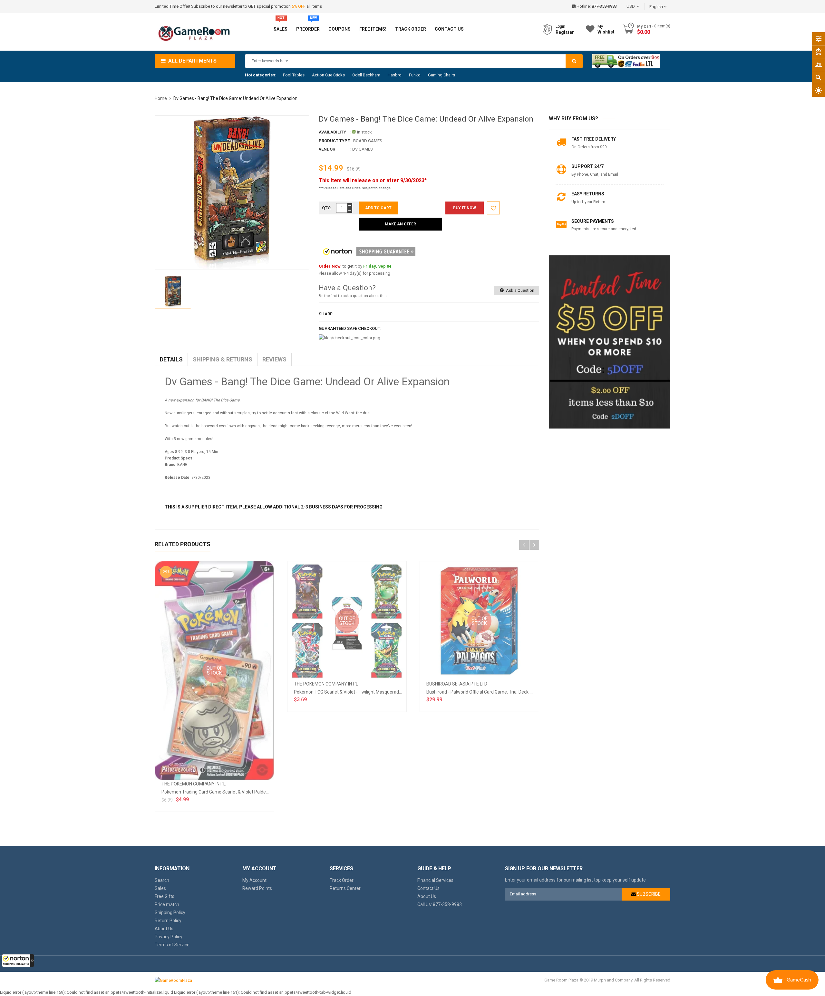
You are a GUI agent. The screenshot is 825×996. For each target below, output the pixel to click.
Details (171, 359)
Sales (160, 888)
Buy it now (464, 208)
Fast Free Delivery (593, 139)
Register (565, 32)
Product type (334, 140)
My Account (254, 880)
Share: (326, 313)
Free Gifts (164, 896)
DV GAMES (362, 149)
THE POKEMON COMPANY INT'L (193, 783)
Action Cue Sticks (328, 75)
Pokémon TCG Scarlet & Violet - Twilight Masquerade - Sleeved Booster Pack (372, 692)
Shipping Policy (170, 912)
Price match (167, 904)
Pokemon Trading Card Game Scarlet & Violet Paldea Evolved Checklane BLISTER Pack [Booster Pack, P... (267, 791)
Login (560, 26)
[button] (18, 960)
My (606, 29)
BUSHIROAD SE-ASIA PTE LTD (456, 683)
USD (640, 6)
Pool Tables (294, 75)
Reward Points (257, 888)
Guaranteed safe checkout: (350, 328)
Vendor (327, 149)
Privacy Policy (168, 936)
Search (162, 880)
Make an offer (400, 224)
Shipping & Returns (222, 359)
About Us (164, 928)
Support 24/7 (587, 166)
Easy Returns (587, 193)
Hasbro (395, 75)
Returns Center (345, 888)
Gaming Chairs (441, 75)
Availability (332, 132)
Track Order (342, 880)
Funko (415, 75)
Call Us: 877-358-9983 (439, 904)
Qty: (326, 207)
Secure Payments (592, 221)
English (656, 6)
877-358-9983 (604, 6)
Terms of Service (172, 944)
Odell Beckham (366, 75)
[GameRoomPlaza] (173, 980)
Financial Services (435, 880)
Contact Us (428, 888)
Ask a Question (519, 290)
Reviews (274, 359)
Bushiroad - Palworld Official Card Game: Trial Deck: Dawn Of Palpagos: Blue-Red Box (511, 692)
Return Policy (168, 920)
